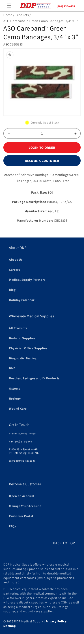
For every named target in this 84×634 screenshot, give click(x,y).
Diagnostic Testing (23, 358)
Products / (23, 15)
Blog (12, 290)
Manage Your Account (25, 506)
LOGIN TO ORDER (42, 147)
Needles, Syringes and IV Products (34, 378)
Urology (15, 399)
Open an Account (21, 496)
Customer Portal (21, 516)
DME (12, 368)
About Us (15, 260)
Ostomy (15, 388)
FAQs (12, 526)
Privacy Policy (56, 621)
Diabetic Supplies (22, 338)
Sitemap (9, 626)
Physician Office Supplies (28, 348)
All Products (18, 328)
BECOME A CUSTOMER (42, 161)
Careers (14, 270)
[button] (9, 5)
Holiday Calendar (21, 300)
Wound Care (18, 409)
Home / (8, 15)
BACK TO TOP (64, 543)
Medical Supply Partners (27, 280)
